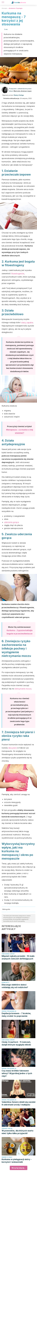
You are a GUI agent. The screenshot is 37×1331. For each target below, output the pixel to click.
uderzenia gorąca (11, 522)
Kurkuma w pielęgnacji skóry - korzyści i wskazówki (17, 1160)
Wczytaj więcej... (19, 1168)
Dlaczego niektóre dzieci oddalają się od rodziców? (15, 986)
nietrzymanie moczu (22, 689)
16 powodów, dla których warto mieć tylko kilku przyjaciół (17, 1132)
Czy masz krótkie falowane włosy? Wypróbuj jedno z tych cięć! (17, 1073)
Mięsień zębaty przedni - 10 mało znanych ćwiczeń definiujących (18, 957)
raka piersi (12, 748)
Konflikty (5, 982)
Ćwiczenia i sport (8, 954)
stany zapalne (27, 322)
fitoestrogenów (17, 273)
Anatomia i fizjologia (15, 8)
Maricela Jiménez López (23, 91)
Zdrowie (4, 8)
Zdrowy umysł (7, 1128)
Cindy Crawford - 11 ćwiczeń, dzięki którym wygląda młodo (16, 1043)
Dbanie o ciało (7, 1157)
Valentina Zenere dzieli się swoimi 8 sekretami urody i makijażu (18, 1103)
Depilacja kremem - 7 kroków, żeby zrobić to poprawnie (16, 1014)
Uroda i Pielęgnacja (9, 1011)
